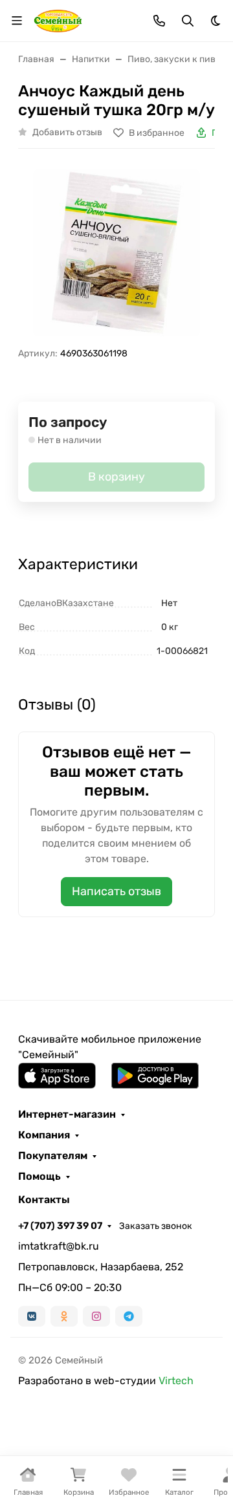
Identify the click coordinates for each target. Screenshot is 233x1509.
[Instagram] (96, 1316)
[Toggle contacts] (159, 20)
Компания (44, 1135)
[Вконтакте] (31, 1316)
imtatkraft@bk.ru (58, 1246)
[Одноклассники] (64, 1316)
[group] (116, 252)
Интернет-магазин (67, 1114)
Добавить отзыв (67, 132)
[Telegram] (128, 1316)
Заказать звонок (155, 1226)
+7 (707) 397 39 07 (60, 1226)
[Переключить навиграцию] (16, 20)
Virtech (176, 1380)
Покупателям (52, 1156)
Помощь (39, 1176)
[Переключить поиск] (187, 20)
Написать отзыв (116, 891)
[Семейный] (58, 19)
